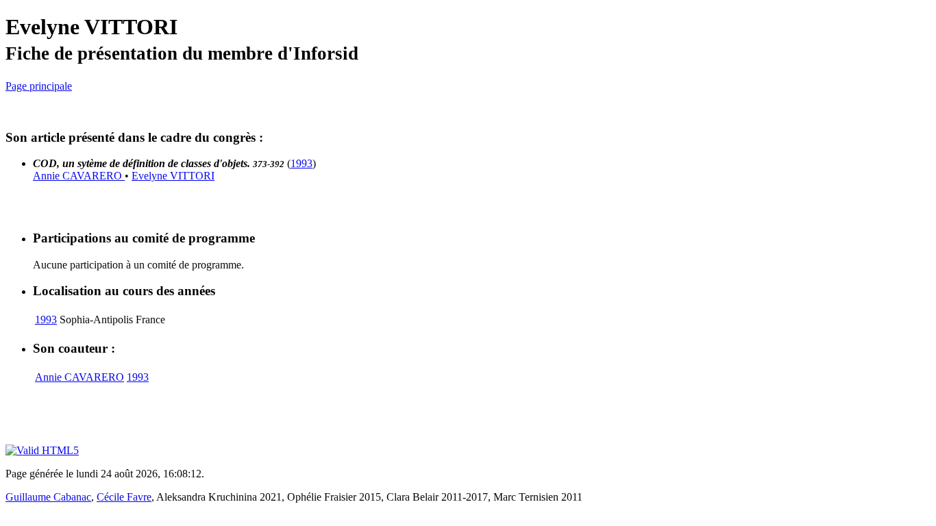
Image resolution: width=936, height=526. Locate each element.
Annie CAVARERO (79, 175)
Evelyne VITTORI (173, 175)
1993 (301, 163)
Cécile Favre (124, 497)
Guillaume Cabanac (48, 497)
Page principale (38, 86)
